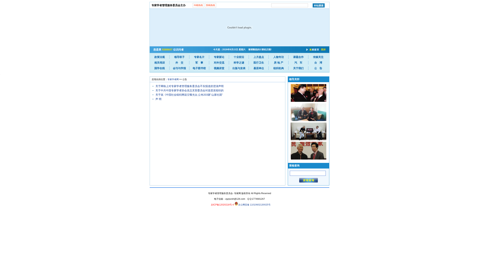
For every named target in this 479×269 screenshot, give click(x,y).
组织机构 (278, 68)
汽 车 (298, 62)
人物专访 (278, 56)
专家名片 (199, 56)
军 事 (199, 62)
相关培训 (159, 62)
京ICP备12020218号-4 (222, 204)
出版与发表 (238, 68)
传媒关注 (318, 56)
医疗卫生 (259, 62)
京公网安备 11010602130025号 (254, 204)
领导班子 (179, 56)
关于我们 (298, 68)
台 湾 (318, 62)
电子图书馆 (199, 68)
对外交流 (219, 62)
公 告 (318, 68)
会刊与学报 (179, 68)
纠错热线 (198, 5)
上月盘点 (259, 56)
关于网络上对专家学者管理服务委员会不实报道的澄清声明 (189, 86)
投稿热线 (210, 5)
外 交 (179, 62)
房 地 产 (278, 62)
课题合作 (298, 56)
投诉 (323, 49)
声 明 (158, 99)
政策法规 (159, 56)
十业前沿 (239, 56)
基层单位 (259, 68)
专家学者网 (173, 79)
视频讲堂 (219, 68)
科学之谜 (239, 62)
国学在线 (159, 68)
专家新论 (219, 56)
